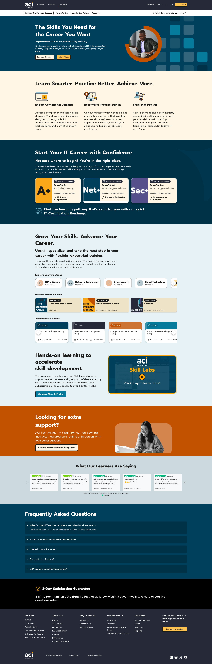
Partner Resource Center (118, 633)
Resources (96, 13)
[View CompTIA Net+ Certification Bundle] (106, 190)
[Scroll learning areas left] (38, 283)
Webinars (139, 627)
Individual (63, 5)
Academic (51, 5)
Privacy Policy (74, 655)
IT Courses (29, 623)
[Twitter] (180, 657)
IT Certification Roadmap (64, 213)
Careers (55, 634)
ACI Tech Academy (60, 641)
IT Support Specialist (62, 198)
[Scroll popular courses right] (173, 332)
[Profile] (166, 5)
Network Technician (115, 197)
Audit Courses (31, 627)
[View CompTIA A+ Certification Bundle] (58, 190)
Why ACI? (84, 620)
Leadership (57, 627)
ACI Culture (57, 624)
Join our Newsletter (175, 629)
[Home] (29, 4)
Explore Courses (44, 57)
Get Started (181, 5)
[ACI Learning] (34, 655)
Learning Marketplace (34, 630)
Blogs (137, 624)
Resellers (111, 624)
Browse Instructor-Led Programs (56, 447)
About (55, 620)
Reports (138, 631)
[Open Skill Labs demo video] (142, 374)
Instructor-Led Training (79, 13)
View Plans (64, 57)
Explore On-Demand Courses (38, 13)
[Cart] (171, 5)
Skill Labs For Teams (34, 634)
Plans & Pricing (62, 13)
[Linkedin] (171, 657)
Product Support (142, 620)
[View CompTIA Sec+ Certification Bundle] (154, 190)
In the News (57, 638)
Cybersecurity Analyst (160, 198)
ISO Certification (59, 631)
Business (40, 5)
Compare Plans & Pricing (50, 394)
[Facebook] (185, 657)
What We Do (85, 624)
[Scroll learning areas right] (173, 283)
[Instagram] (176, 657)
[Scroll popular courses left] (38, 332)
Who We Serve (86, 627)
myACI (28, 620)
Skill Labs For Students (35, 637)
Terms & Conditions (94, 655)
